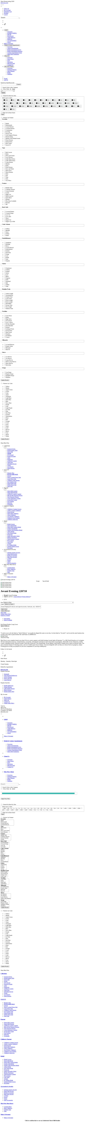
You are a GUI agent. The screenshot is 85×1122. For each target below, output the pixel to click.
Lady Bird (10, 542)
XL (6, 109)
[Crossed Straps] (5, 844)
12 (55, 100)
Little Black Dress (10, 159)
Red (7, 419)
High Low (8, 194)
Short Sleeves (9, 363)
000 (6, 100)
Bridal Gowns (11, 524)
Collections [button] (7, 446)
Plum (7, 418)
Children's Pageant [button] (9, 506)
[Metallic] (3, 851)
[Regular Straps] (5, 903)
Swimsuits (10, 504)
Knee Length (9, 302)
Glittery (8, 228)
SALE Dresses (8, 677)
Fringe (7, 254)
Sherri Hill (10, 452)
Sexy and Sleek (10, 169)
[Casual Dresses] (7, 823)
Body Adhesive (11, 569)
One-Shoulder (9, 325)
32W (46, 106)
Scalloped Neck (10, 329)
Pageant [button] (6, 488)
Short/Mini (8, 303)
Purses (9, 560)
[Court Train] (4, 876)
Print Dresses (9, 167)
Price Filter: (6, 89)
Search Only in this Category (10, 87)
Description (7, 618)
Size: (2, 602)
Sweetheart (8, 335)
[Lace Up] (5, 845)
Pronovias (10, 534)
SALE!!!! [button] (6, 470)
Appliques (8, 242)
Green (7, 391)
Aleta (8, 458)
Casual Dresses (10, 127)
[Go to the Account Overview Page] (1, 6)
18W (68, 103)
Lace (7, 256)
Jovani (9, 453)
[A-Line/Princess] (5, 887)
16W (60, 103)
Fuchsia (8, 414)
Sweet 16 (8, 145)
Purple (7, 404)
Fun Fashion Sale (11, 482)
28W (30, 106)
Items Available (8, 620)
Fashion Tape (10, 570)
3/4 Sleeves (9, 358)
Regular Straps (9, 374)
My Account (7, 10)
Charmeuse (9, 268)
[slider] (76, 793)
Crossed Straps (9, 213)
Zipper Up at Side (10, 221)
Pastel (7, 235)
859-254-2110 (4, 3)
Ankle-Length (9, 293)
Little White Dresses (9, 688)
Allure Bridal (10, 531)
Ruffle (7, 257)
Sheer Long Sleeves (11, 361)
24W (14, 106)
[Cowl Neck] (5, 879)
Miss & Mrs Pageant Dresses (14, 495)
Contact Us (7, 701)
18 (74, 100)
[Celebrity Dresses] (6, 836)
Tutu (7, 179)
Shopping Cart (8, 11)
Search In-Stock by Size (9, 95)
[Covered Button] (5, 842)
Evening (8, 131)
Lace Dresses (9, 157)
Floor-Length (9, 300)
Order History (7, 698)
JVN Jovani (10, 455)
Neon (7, 232)
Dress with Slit (8, 678)
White (7, 436)
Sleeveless (8, 365)
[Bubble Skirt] (6, 835)
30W (38, 106)
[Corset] (6, 839)
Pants (7, 165)
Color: (2, 604)
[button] (6, 30)
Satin (7, 279)
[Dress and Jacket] (5, 830)
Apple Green (9, 389)
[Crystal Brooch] (4, 861)
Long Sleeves (9, 360)
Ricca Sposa (10, 540)
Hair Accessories (11, 563)
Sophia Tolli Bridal (12, 528)
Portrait (7, 327)
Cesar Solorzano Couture (14, 498)
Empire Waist (9, 346)
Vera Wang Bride (11, 533)
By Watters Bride (11, 545)
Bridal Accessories (12, 555)
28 (32, 103)
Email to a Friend (5, 615)
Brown (7, 429)
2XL (13, 109)
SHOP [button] (6, 719)
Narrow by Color (7, 383)
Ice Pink (8, 409)
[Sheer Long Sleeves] (6, 898)
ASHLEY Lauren (12, 461)
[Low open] (5, 847)
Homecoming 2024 (9, 691)
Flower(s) (8, 252)
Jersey (7, 273)
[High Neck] (5, 882)
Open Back (9, 197)
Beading (8, 244)
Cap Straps (8, 372)
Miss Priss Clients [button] (9, 772)
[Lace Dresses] (5, 832)
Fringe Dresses (8, 687)
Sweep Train (9, 305)
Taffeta (7, 284)
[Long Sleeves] (6, 897)
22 (12, 103)
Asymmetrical (9, 295)
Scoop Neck (9, 330)
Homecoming (9, 136)
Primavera (10, 459)
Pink (7, 411)
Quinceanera (9, 141)
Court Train (9, 298)
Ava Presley (10, 467)
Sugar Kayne (10, 512)
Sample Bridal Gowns (13, 546)
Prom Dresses (9, 140)
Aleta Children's (11, 515)
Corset (7, 192)
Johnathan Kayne (11, 464)
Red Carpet (9, 143)
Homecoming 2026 (12, 450)
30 (38, 103)
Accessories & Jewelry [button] (10, 549)
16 (67, 100)
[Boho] (5, 829)
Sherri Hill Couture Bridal (14, 527)
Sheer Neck (9, 332)
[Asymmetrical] (4, 873)
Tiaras (8, 561)
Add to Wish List (5, 611)
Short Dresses (9, 172)
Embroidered (9, 249)
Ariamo (9, 543)
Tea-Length (9, 307)
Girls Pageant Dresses (11, 135)
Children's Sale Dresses (13, 480)
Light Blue (8, 398)
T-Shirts (9, 558)
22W (6, 106)
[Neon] (3, 853)
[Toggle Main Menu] (1, 27)
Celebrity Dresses (10, 189)
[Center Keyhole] (6, 838)
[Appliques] (4, 857)
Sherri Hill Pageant (12, 492)
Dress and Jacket (10, 155)
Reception (10, 548)
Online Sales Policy (6, 614)
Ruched (8, 202)
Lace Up (8, 215)
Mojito (7, 388)
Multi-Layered (9, 196)
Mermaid (8, 348)
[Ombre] (3, 854)
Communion (9, 130)
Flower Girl (9, 133)
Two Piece (8, 180)
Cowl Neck (9, 315)
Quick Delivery (26, 596)
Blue (7, 401)
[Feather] (4, 867)
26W (22, 106)
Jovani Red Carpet (12, 500)
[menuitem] (44, 8)
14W (52, 103)
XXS (54, 106)
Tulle (7, 286)
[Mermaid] (5, 889)
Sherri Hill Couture (12, 491)
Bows (7, 246)
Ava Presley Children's (13, 516)
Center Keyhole (10, 191)
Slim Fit (8, 349)
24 (19, 103)
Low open (8, 216)
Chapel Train (9, 297)
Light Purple (9, 408)
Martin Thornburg (12, 537)
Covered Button (10, 211)
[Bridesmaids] (7, 822)
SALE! (9, 476)
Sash (7, 259)
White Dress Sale (11, 485)
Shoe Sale (10, 486)
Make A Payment (11, 577)
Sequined (8, 281)
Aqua (7, 394)
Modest (8, 164)
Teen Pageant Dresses (13, 497)
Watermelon (9, 416)
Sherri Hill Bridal (11, 525)
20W (75, 103)
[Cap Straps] (5, 901)
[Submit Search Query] (19, 784)
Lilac (7, 406)
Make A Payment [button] (8, 573)
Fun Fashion (10, 501)
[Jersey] (4, 869)
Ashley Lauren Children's (14, 510)
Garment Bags (11, 567)
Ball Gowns (9, 152)
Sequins (8, 261)
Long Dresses (9, 162)
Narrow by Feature (8, 117)
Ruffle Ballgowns (8, 685)
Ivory (7, 424)
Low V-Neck (9, 322)
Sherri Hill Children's (12, 513)
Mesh (7, 276)
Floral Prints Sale (11, 483)
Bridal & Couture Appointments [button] (13, 741)
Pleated (7, 199)
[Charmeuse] (4, 864)
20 (6, 103)
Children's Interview (12, 519)
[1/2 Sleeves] (6, 894)
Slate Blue (8, 399)
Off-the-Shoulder (10, 324)
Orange (8, 421)
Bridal (7, 123)
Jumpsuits (6, 674)
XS (62, 106)
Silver (7, 434)
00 (13, 100)
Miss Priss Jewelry (12, 557)
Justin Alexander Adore (13, 536)
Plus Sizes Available (11, 201)
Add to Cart (4, 609)
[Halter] (5, 881)
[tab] (44, 457)
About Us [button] (6, 756)
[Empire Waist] (5, 888)
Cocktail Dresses (10, 128)
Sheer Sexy (9, 170)
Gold (7, 428)
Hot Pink (8, 413)
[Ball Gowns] (5, 828)
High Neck (8, 319)
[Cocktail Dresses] (7, 824)
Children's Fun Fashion (13, 518)
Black (7, 431)
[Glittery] (3, 850)
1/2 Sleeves (9, 356)
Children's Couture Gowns (14, 509)
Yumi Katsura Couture (13, 539)
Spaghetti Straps (10, 375)
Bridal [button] (5, 521)
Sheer (7, 218)
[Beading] (4, 858)
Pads (8, 572)
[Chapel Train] (4, 875)
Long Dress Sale (11, 479)
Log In (6, 14)
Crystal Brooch (10, 247)
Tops (7, 177)
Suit (7, 175)
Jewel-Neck (9, 320)
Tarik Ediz (10, 462)
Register (6, 13)
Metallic (8, 230)
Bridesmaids (9, 125)
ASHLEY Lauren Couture (14, 494)
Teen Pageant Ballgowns (10, 675)
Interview (9, 503)
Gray (7, 433)
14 (61, 100)
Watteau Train (9, 308)
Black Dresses (7, 690)
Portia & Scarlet (11, 456)
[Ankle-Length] (4, 872)
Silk (7, 283)
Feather (8, 251)
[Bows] (4, 860)
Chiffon (8, 269)
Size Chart (3, 612)
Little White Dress (10, 160)
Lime (7, 393)
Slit (6, 204)
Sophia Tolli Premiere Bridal (14, 530)
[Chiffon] (4, 866)
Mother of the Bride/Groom (13, 138)
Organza (8, 278)
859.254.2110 (4, 669)
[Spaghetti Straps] (5, 904)
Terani (9, 465)
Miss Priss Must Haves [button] (10, 564)
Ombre (7, 233)
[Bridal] (7, 820)
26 (25, 103)
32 (45, 103)
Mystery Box (10, 473)
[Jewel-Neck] (5, 883)
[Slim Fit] (5, 891)
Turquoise (8, 396)
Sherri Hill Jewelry (12, 554)
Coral (7, 423)
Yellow (7, 386)
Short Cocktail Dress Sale (14, 477)
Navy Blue (8, 403)
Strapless (8, 334)
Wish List (6, 8)
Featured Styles (11, 449)
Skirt (7, 174)
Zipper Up (8, 220)
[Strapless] (5, 906)
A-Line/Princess (10, 344)
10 (48, 100)
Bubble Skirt (9, 187)
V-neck (7, 337)
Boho (7, 154)
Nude (7, 426)
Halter (7, 317)
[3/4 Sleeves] (6, 895)
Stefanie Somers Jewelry (13, 552)
